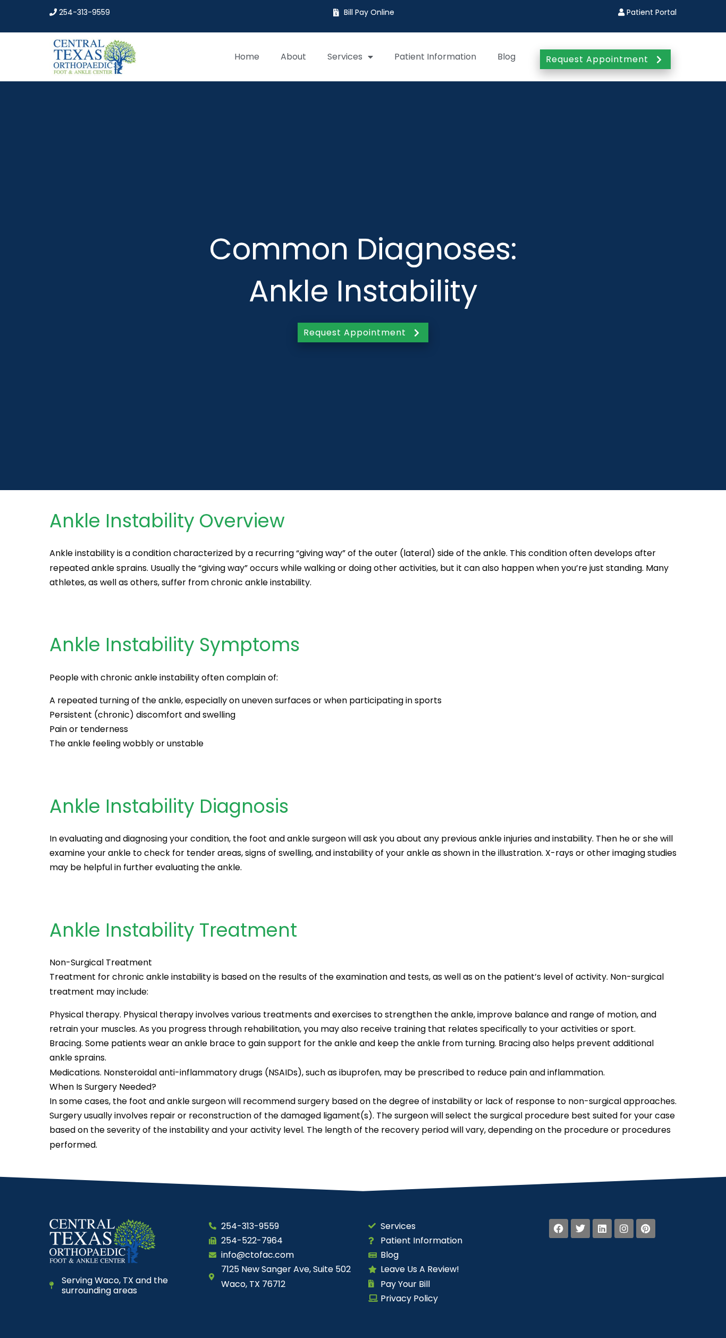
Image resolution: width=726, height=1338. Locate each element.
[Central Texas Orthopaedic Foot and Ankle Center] (93, 56)
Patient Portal (650, 12)
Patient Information (435, 57)
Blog (506, 57)
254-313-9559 (83, 12)
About (293, 57)
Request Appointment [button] (597, 59)
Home (246, 57)
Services (344, 57)
